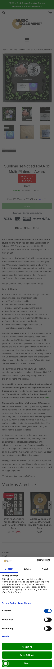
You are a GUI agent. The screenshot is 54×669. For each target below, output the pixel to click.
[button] (5, 663)
